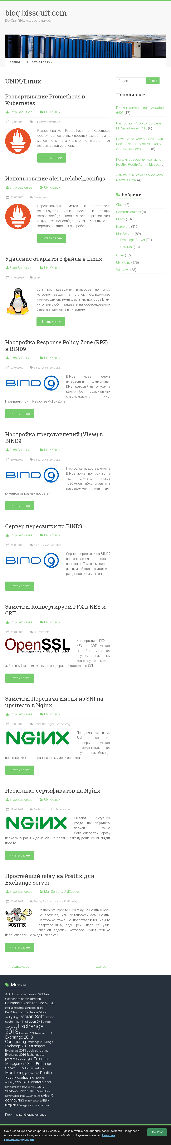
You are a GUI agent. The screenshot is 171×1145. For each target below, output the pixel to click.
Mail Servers (53, 892)
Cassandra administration (23, 999)
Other (120, 255)
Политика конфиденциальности (27, 1114)
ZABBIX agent (33, 1096)
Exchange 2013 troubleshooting (26, 1050)
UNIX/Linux (52, 112)
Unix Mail (126, 247)
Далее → (103, 966)
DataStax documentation (21, 1012)
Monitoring (15, 1072)
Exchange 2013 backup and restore (37, 1033)
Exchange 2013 (24, 1029)
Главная (14, 62)
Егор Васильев (21, 112)
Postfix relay (70, 901)
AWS (40, 994)
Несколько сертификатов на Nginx (53, 790)
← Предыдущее (17, 966)
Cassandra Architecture (24, 1003)
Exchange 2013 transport (25, 1046)
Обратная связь (39, 62)
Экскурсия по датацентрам (34, 1105)
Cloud (120, 205)
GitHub (26, 1068)
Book (46, 994)
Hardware (123, 227)
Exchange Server (132, 240)
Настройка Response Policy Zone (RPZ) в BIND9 (56, 345)
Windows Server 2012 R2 (22, 1091)
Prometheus (53, 122)
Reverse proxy (63, 724)
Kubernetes (40, 122)
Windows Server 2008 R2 (31, 1086)
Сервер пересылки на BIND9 (43, 526)
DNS (57, 367)
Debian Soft (48, 367)
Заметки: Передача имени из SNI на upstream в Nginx (54, 702)
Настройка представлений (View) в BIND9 (54, 437)
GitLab (34, 1068)
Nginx (51, 724)
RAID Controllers (33, 1082)
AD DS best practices (26, 994)
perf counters (32, 1073)
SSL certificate (41, 632)
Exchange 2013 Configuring (19, 1039)
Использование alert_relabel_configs (55, 178)
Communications (128, 212)
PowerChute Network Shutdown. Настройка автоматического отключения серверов (140, 144)
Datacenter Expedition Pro (30, 1008)
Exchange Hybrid (24, 1059)
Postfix (37, 901)
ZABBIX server (32, 1100)
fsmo (18, 1068)
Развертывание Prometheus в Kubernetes (45, 100)
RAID (18, 1082)
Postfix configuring (53, 901)
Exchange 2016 (15, 1055)
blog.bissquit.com (36, 13)
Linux (37, 277)
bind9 (37, 367)
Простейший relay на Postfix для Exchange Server (49, 879)
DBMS (120, 219)
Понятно (157, 1132)
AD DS (10, 994)
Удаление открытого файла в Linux (53, 258)
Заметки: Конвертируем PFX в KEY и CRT (55, 610)
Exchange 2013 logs (40, 1042)
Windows (123, 270)
